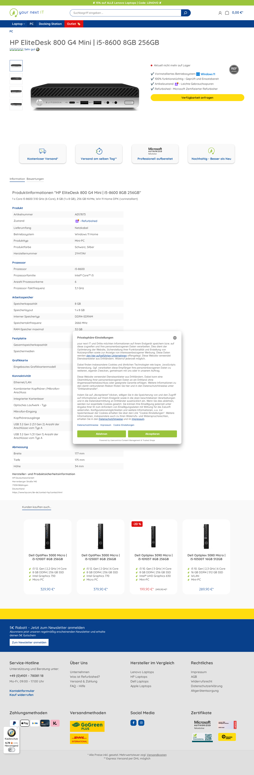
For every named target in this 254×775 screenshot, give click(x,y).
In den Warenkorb (47, 587)
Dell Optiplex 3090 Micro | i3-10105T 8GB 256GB (153, 557)
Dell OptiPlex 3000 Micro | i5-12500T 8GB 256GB (101, 557)
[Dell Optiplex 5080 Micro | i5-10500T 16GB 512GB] (206, 536)
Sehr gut (29, 49)
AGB (194, 676)
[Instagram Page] (141, 723)
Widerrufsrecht (201, 681)
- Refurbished (88, 221)
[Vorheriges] (27, 97)
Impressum (199, 672)
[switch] (11, 750)
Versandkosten (157, 755)
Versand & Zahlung (83, 681)
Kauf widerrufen (22, 695)
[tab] (17, 179)
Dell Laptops (139, 681)
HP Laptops (138, 676)
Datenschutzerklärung (206, 686)
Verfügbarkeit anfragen (197, 97)
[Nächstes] (142, 97)
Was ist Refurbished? (85, 676)
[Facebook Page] (133, 723)
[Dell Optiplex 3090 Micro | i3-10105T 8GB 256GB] (153, 536)
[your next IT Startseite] (27, 12)
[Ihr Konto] (220, 12)
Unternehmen (79, 672)
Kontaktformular (22, 691)
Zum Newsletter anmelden (29, 642)
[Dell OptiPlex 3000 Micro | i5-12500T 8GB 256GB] (100, 536)
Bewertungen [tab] (35, 178)
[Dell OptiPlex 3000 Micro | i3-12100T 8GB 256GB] (48, 536)
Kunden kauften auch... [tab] (36, 507)
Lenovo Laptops (142, 672)
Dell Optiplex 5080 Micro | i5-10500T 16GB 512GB (206, 557)
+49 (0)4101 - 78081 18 (27, 676)
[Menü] (17, 729)
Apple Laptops (140, 686)
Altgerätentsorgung (205, 690)
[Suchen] (186, 12)
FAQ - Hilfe (77, 686)
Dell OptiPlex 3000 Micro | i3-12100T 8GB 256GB (48, 557)
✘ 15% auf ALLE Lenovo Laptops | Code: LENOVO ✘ (127, 2)
